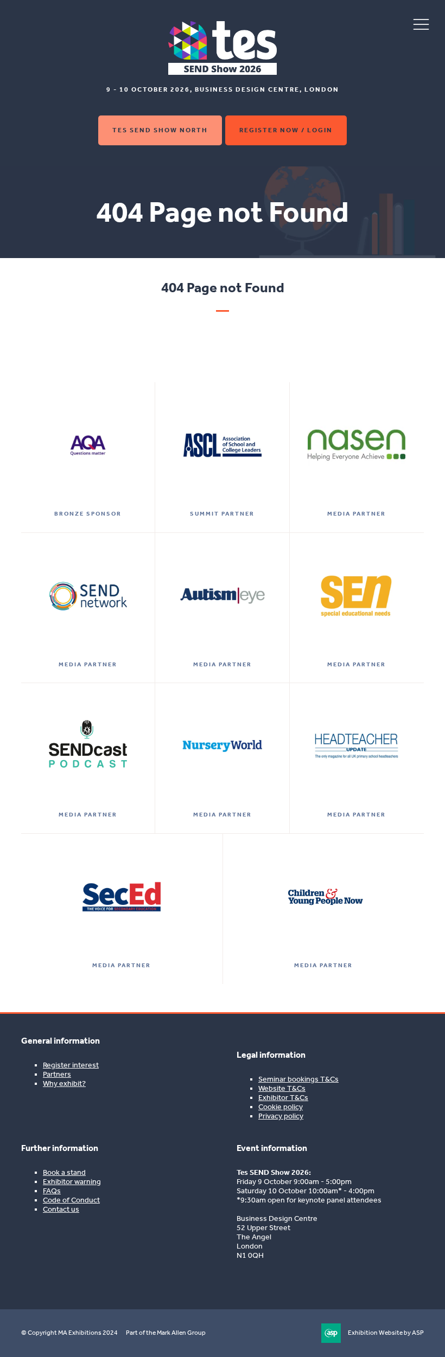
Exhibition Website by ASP (386, 1332)
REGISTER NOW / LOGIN (286, 130)
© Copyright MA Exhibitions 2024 (69, 1332)
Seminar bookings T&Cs (298, 1079)
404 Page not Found (222, 287)
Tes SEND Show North (160, 130)
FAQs (52, 1190)
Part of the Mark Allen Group (166, 1332)
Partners (57, 1074)
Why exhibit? (64, 1083)
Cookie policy (280, 1106)
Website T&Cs (282, 1088)
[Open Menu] (421, 24)
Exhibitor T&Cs (283, 1097)
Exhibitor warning (72, 1181)
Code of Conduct (71, 1200)
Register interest (71, 1065)
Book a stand (64, 1172)
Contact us (61, 1209)
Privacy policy (280, 1116)
